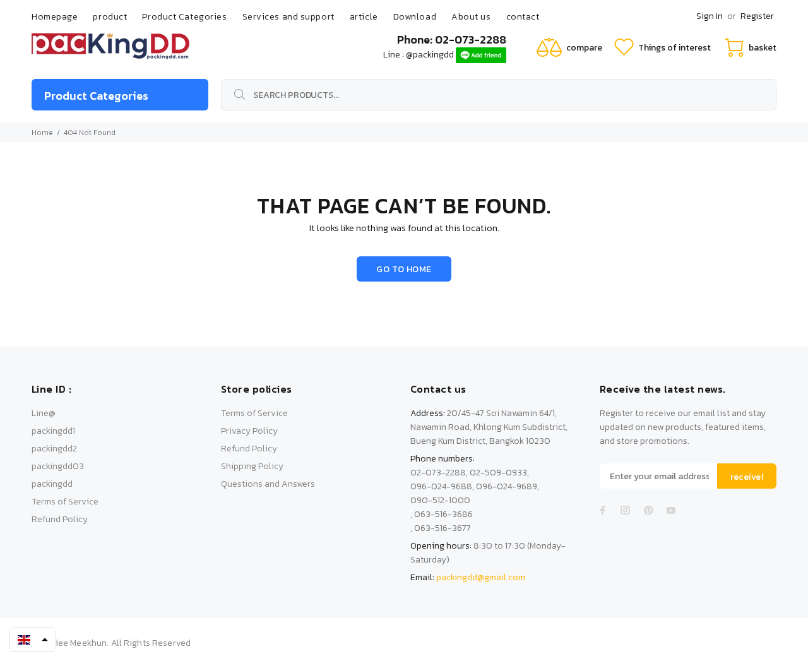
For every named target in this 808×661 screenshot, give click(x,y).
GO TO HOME (403, 269)
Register (757, 16)
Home (42, 132)
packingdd (52, 484)
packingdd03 (58, 466)
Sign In (709, 16)
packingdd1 (53, 431)
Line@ (44, 413)
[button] (33, 639)
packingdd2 (54, 448)
